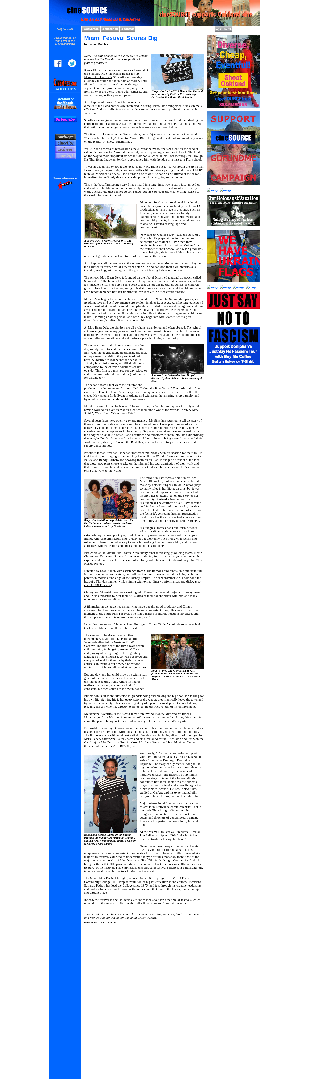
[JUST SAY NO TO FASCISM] (233, 367)
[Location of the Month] (65, 109)
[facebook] (59, 66)
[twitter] (71, 66)
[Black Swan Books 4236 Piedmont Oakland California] (213, 287)
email (133, 917)
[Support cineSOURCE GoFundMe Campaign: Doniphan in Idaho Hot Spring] (233, 187)
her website (148, 917)
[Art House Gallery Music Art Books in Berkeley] (226, 287)
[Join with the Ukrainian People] (233, 284)
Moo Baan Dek (110, 277)
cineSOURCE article (97, 585)
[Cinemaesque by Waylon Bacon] (65, 91)
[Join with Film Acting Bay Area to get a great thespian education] (239, 287)
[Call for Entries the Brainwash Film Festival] (252, 287)
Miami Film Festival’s (98, 77)
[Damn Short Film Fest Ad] (213, 190)
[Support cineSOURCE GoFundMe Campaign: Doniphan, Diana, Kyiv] (226, 190)
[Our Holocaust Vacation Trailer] (233, 228)
